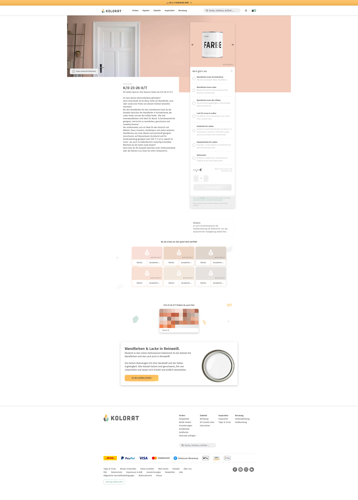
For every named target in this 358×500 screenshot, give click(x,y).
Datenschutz (116, 472)
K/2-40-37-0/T (193, 311)
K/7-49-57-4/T (181, 323)
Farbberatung (241, 422)
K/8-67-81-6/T (173, 323)
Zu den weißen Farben (141, 378)
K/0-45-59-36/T (185, 315)
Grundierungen (185, 425)
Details (139, 262)
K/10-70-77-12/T (177, 315)
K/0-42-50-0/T (165, 326)
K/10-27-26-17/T (193, 315)
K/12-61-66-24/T (197, 311)
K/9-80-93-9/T (173, 315)
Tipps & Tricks (224, 422)
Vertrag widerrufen (114, 482)
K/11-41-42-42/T (169, 319)
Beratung (182, 10)
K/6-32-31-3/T (173, 319)
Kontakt (176, 469)
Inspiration (170, 10)
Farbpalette (184, 419)
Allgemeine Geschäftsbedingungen (118, 475)
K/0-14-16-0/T (181, 319)
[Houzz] (251, 469)
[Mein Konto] (246, 10)
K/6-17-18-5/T (197, 315)
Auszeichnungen (154, 472)
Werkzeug (204, 419)
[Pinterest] (240, 469)
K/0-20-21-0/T (173, 311)
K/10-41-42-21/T (185, 319)
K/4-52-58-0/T (165, 315)
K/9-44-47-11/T (189, 323)
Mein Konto (163, 469)
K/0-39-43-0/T (169, 323)
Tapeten (145, 10)
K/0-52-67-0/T (173, 326)
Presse (159, 475)
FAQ (105, 472)
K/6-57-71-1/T (185, 323)
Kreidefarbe (184, 429)
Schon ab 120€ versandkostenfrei (177, 3)
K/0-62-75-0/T (161, 326)
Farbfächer (184, 432)
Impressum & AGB (134, 472)
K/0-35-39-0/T (193, 319)
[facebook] (235, 469)
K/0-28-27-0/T (161, 323)
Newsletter (170, 472)
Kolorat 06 (127, 84)
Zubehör (157, 10)
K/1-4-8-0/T (165, 319)
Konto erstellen (147, 469)
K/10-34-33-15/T (161, 311)
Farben (135, 10)
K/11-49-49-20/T (185, 311)
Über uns (188, 469)
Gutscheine (205, 425)
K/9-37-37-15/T (189, 319)
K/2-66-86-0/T (169, 326)
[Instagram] (246, 469)
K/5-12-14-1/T (161, 319)
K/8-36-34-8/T (189, 311)
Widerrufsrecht (145, 475)
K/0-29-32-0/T (197, 319)
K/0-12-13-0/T (181, 311)
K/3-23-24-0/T (177, 319)
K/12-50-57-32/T (177, 323)
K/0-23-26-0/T (165, 323)
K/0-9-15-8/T (181, 315)
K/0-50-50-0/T (169, 315)
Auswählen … (154, 262)
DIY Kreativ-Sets (207, 422)
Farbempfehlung (242, 419)
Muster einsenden (128, 469)
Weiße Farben (185, 422)
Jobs (181, 472)
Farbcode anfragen (187, 436)
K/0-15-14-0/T (177, 311)
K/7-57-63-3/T (161, 315)
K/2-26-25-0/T (169, 311)
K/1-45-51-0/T (197, 323)
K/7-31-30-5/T (165, 311)
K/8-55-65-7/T (193, 323)
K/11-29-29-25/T (189, 315)
